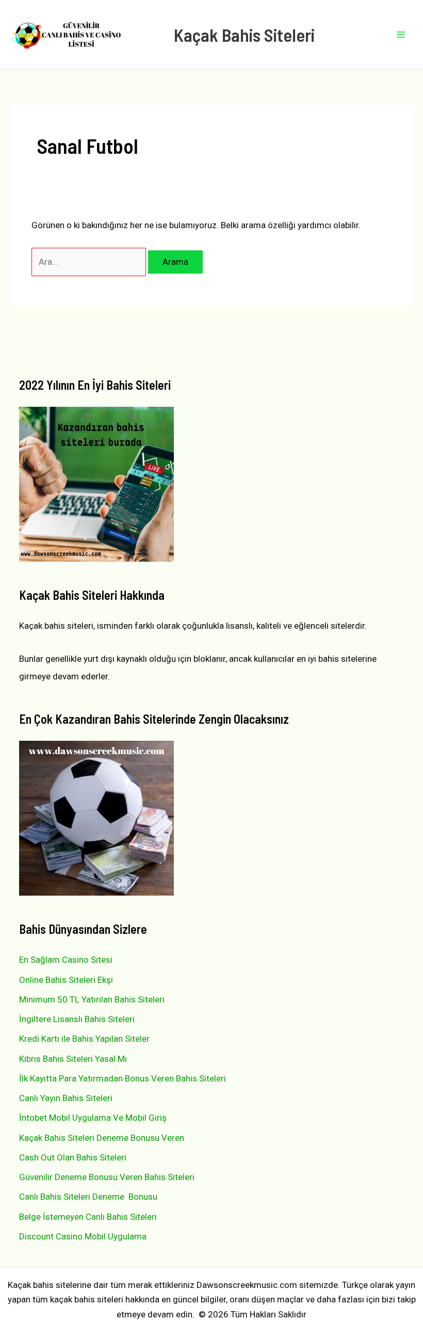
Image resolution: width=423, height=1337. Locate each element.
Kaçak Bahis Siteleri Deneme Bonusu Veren (101, 1138)
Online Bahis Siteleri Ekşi (66, 980)
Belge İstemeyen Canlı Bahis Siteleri (88, 1217)
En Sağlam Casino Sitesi (65, 959)
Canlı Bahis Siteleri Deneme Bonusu (88, 1196)
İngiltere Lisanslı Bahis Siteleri (77, 1019)
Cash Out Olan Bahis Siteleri (72, 1157)
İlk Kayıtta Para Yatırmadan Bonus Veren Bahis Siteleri (122, 1078)
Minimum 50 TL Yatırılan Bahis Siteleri (92, 999)
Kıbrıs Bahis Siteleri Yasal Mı (73, 1059)
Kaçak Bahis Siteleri (244, 34)
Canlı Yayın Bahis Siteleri (65, 1098)
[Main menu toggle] (401, 34)
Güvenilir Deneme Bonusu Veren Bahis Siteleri (106, 1177)
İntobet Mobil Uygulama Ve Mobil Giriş (93, 1117)
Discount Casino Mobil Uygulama (83, 1236)
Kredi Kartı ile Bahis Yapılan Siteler (84, 1038)
